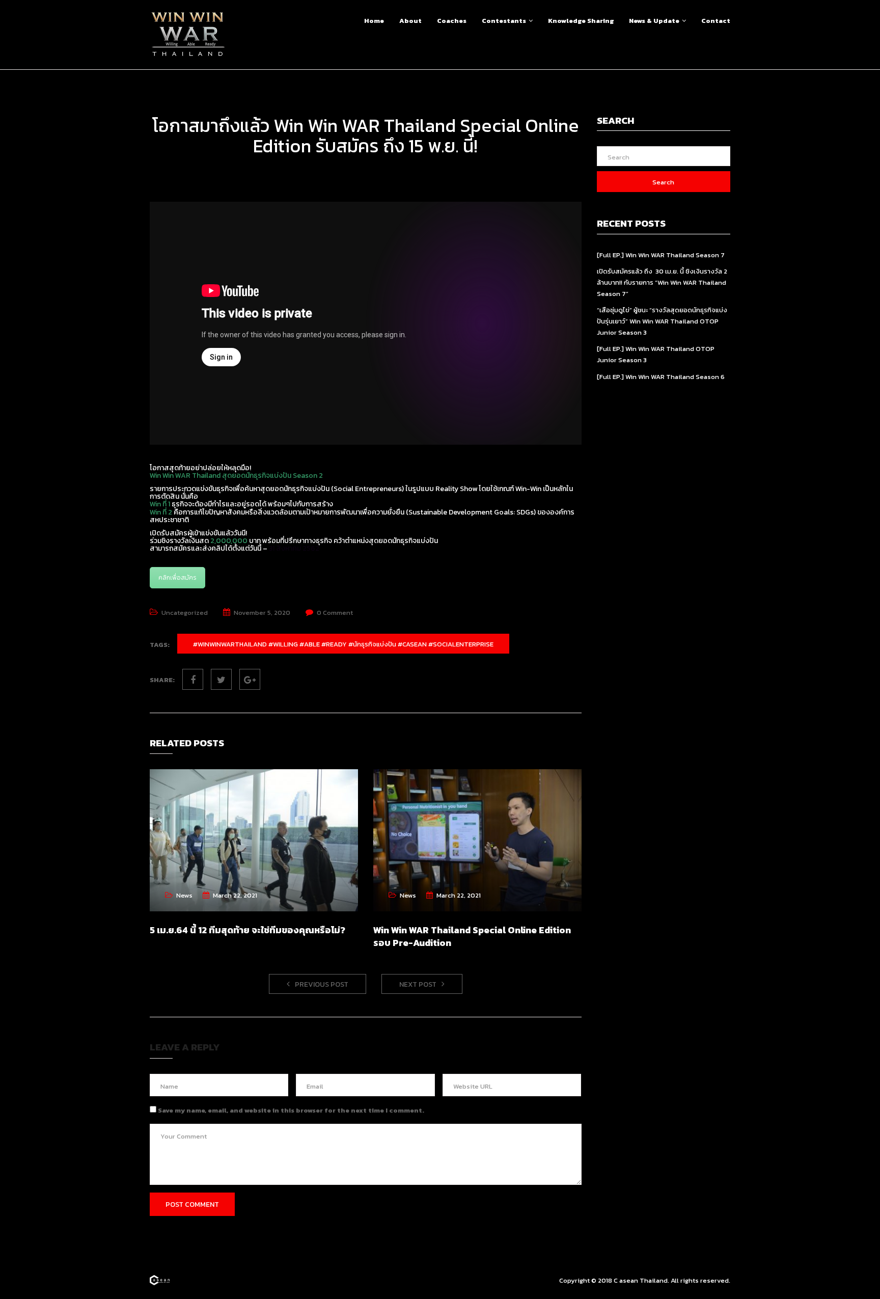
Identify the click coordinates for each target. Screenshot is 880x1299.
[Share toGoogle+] (249, 679)
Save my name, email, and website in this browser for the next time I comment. (291, 1110)
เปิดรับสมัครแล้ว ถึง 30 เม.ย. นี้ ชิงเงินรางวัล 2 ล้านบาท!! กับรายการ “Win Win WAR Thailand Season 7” (662, 282)
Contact (715, 20)
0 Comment (335, 612)
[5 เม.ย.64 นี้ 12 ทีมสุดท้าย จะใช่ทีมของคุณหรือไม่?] (254, 840)
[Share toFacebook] (192, 679)
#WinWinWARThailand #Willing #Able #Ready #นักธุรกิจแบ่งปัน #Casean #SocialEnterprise (343, 644)
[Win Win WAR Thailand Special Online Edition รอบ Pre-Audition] (477, 840)
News (184, 895)
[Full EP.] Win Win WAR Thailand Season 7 (661, 255)
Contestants (504, 20)
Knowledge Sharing (581, 20)
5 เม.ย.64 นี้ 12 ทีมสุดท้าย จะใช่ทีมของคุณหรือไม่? (247, 930)
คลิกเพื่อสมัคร (177, 577)
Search (663, 182)
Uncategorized (184, 612)
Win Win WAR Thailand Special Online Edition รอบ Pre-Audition (472, 936)
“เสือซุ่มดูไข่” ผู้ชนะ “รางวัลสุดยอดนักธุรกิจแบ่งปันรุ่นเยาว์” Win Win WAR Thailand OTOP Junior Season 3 (662, 321)
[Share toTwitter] (221, 679)
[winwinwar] (160, 1280)
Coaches (451, 20)
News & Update (654, 20)
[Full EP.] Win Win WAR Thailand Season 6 (661, 377)
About (410, 20)
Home (374, 20)
